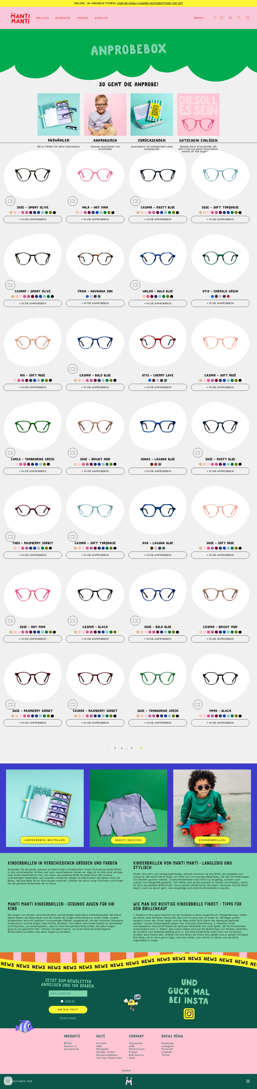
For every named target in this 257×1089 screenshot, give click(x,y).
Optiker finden (105, 1052)
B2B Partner (136, 1055)
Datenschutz (137, 1049)
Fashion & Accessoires (71, 1048)
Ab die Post (68, 1009)
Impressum (136, 1043)
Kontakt (101, 1043)
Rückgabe (102, 1049)
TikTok (165, 1055)
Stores (83, 17)
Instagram (167, 1046)
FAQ (99, 1046)
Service (101, 17)
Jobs (132, 1057)
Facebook (167, 1043)
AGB (132, 1046)
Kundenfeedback (107, 1055)
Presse (133, 1052)
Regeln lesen (68, 1017)
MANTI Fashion (128, 840)
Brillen (42, 17)
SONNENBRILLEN (212, 840)
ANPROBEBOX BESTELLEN (45, 840)
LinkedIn (166, 1052)
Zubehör (63, 17)
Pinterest (167, 1049)
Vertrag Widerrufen (109, 1057)
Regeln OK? (70, 1001)
